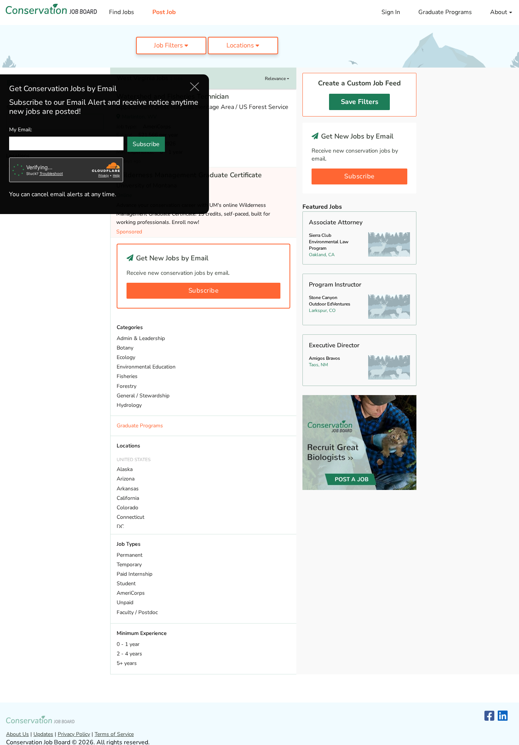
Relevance (276, 79)
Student (126, 583)
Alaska (125, 469)
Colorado (127, 507)
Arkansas (128, 488)
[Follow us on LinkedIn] (503, 716)
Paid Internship (134, 574)
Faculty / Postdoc (137, 612)
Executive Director (334, 345)
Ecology (126, 357)
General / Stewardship (143, 395)
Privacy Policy (74, 734)
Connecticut (130, 517)
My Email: (20, 130)
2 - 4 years (129, 653)
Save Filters (359, 101)
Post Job (164, 12)
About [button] (499, 12)
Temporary (129, 564)
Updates (43, 734)
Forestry (126, 386)
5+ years (127, 663)
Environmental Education (146, 366)
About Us (17, 734)
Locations (240, 45)
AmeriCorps (131, 593)
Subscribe (203, 290)
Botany (125, 347)
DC (120, 526)
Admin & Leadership (141, 338)
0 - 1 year (128, 644)
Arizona (125, 478)
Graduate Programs (445, 12)
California (128, 498)
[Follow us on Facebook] (489, 716)
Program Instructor (335, 284)
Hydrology (129, 405)
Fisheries (127, 376)
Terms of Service (114, 734)
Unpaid (125, 602)
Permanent (129, 555)
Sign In (390, 12)
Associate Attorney (335, 222)
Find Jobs (121, 12)
